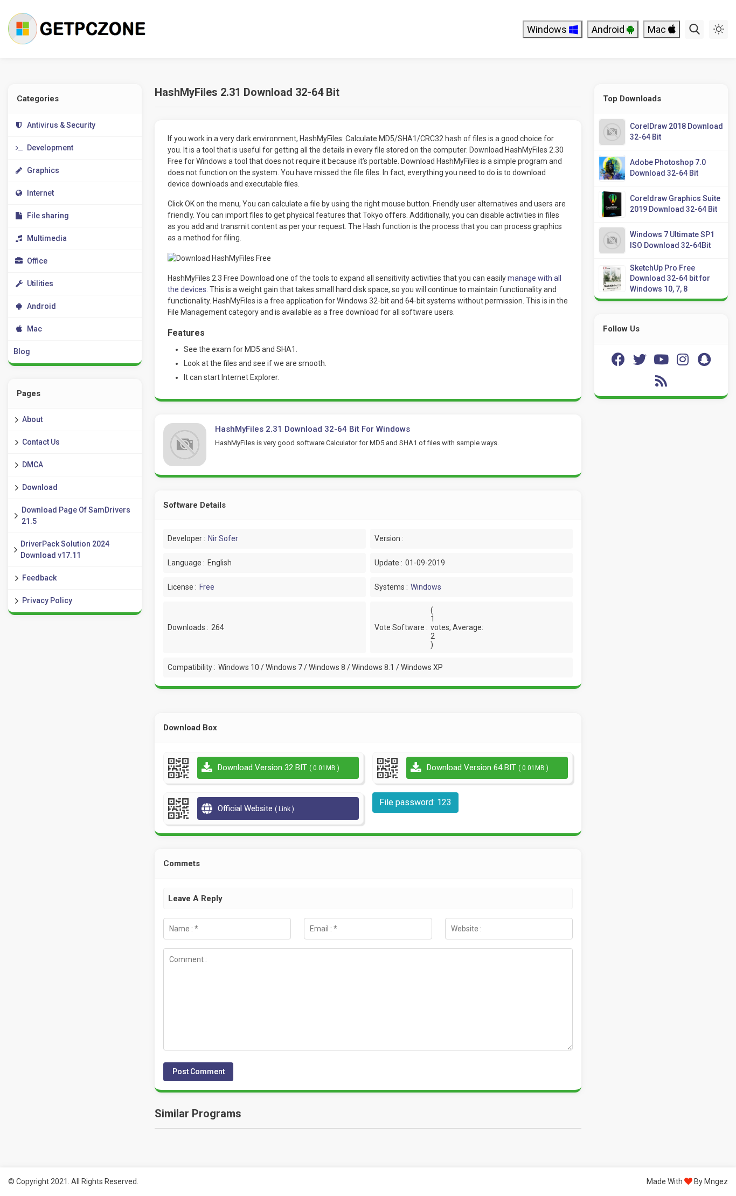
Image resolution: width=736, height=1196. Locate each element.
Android (609, 29)
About (32, 419)
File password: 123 (415, 802)
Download (40, 487)
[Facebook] (618, 359)
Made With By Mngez (687, 1181)
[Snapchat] (704, 359)
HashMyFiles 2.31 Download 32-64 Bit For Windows (312, 429)
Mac (658, 29)
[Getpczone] (79, 29)
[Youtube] (661, 359)
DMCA (32, 464)
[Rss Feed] (661, 381)
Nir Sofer (223, 538)
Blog (21, 351)
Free (206, 587)
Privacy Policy (47, 600)
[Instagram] (683, 359)
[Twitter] (639, 359)
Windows (548, 29)
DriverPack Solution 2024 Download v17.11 (64, 549)
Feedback (39, 577)
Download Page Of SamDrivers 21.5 (76, 516)
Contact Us (41, 442)
